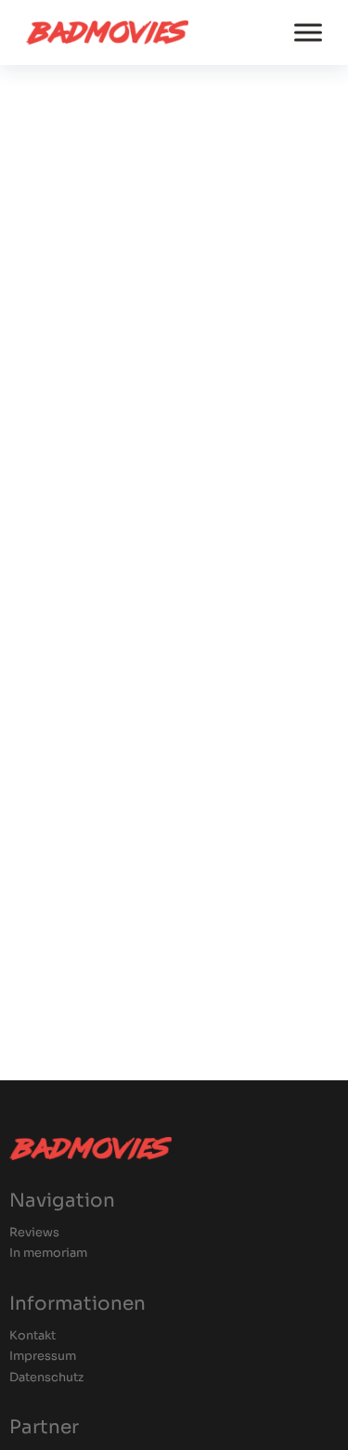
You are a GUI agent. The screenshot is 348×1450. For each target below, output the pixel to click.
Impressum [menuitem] (42, 1357)
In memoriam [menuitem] (48, 1254)
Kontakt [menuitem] (32, 1336)
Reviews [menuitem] (34, 1233)
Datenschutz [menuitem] (46, 1378)
